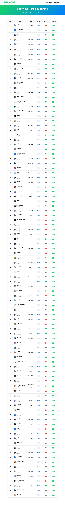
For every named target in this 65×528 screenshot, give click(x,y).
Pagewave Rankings (57, 2)
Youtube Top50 (49, 2)
